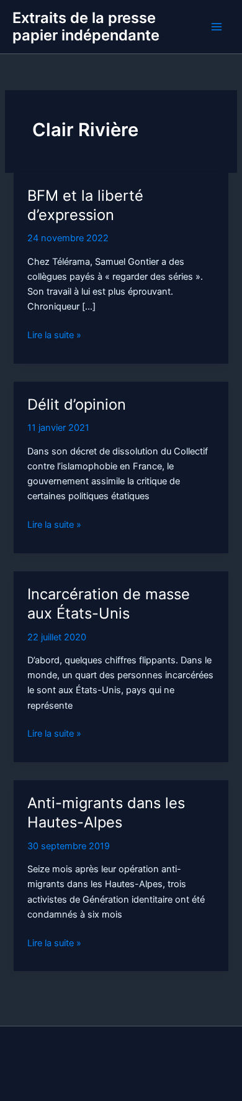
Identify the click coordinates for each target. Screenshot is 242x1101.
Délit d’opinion (76, 404)
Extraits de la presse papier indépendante (85, 26)
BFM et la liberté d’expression (85, 205)
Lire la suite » (54, 336)
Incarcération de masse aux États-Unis (108, 603)
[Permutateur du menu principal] (217, 27)
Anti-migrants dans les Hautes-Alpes (106, 812)
